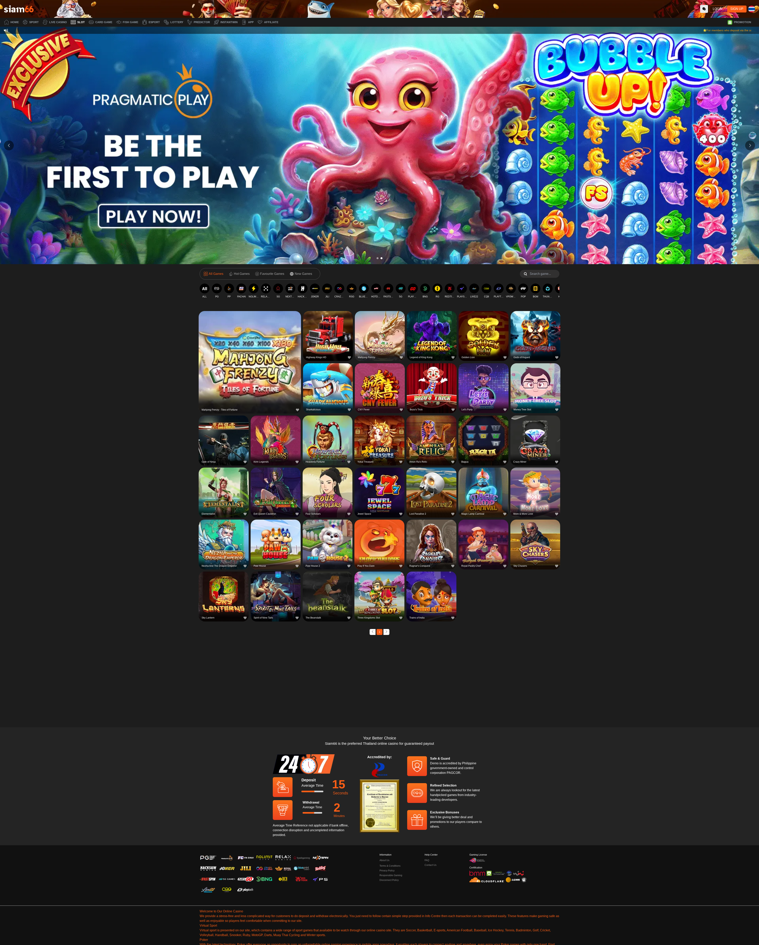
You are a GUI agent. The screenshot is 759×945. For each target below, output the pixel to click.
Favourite (250, 352)
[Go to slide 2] (381, 258)
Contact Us (430, 865)
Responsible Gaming (391, 875)
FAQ (427, 860)
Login (717, 8)
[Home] (19, 9)
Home (14, 22)
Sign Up (736, 8)
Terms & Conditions (390, 865)
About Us (384, 860)
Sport (34, 22)
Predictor (202, 22)
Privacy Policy (387, 870)
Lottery (176, 22)
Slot (81, 22)
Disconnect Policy (389, 880)
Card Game (103, 22)
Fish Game (130, 22)
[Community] (704, 9)
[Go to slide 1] (378, 258)
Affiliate (271, 22)
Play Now (250, 361)
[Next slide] (750, 145)
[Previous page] (373, 632)
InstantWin (229, 22)
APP (251, 22)
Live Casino (58, 22)
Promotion (742, 22)
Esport (154, 22)
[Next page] (386, 632)
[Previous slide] (9, 145)
